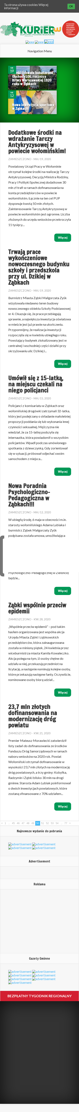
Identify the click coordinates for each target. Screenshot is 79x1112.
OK (71, 6)
